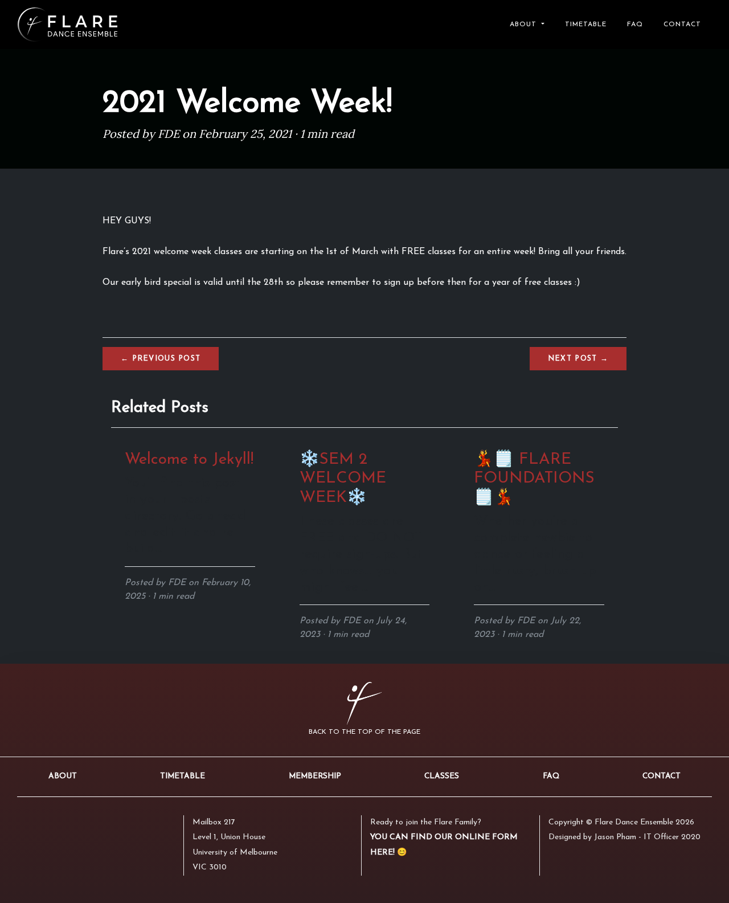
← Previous (160, 358)
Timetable (586, 24)
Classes (441, 776)
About (62, 776)
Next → (578, 358)
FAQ (635, 24)
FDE (168, 133)
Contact (682, 24)
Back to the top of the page (364, 732)
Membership (315, 776)
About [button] (524, 24)
